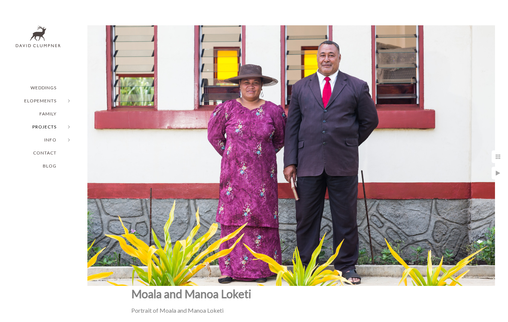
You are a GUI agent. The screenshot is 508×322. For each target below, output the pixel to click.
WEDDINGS (43, 87)
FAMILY (48, 114)
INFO (50, 140)
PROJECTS (44, 127)
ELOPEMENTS (40, 100)
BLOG (50, 166)
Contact (45, 153)
